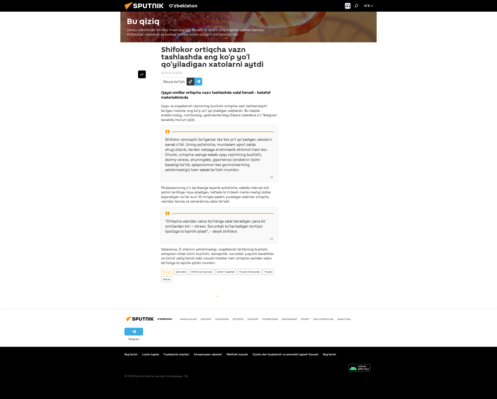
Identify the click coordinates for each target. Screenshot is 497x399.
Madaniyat (289, 319)
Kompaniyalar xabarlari (208, 354)
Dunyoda (222, 319)
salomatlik (181, 271)
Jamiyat (252, 319)
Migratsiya (270, 319)
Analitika (344, 319)
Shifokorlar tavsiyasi (201, 271)
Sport (305, 319)
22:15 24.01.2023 (171, 73)
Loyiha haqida (150, 354)
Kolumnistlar (323, 319)
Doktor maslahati (226, 271)
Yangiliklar (188, 319)
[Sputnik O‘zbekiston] (145, 10)
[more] (271, 177)
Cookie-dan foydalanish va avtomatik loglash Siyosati (285, 354)
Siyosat (206, 319)
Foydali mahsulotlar (249, 271)
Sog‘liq (166, 279)
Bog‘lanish (130, 354)
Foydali (268, 271)
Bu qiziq (167, 271)
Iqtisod (238, 319)
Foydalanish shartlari (176, 354)
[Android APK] (359, 368)
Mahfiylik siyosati (237, 354)
